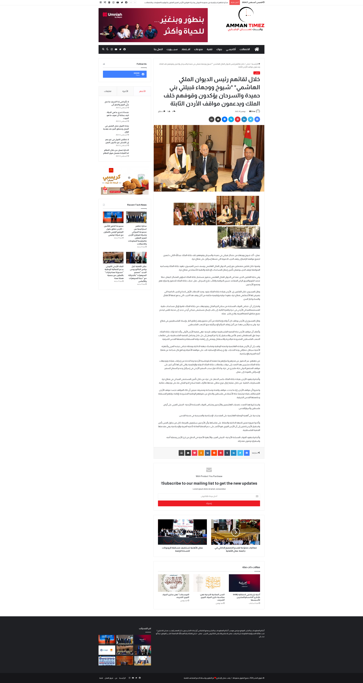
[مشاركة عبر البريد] (218, 119)
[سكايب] (231, 119)
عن (116, 678)
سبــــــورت (172, 49)
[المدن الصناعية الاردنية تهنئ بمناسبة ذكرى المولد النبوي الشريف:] (209, 583)
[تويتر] (122, 2)
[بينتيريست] (237, 119)
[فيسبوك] (126, 2)
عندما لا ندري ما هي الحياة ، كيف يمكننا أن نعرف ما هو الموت (117, 115)
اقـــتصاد (186, 49)
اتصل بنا (158, 49)
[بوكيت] (194, 453)
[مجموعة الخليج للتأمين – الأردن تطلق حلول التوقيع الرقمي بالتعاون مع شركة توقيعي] (113, 217)
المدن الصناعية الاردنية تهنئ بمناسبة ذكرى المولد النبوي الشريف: (212, 597)
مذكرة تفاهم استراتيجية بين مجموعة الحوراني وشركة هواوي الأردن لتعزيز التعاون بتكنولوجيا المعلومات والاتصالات (137, 235)
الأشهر (142, 91)
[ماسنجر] (224, 119)
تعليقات (107, 91)
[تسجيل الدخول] (109, 2)
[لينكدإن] (244, 119)
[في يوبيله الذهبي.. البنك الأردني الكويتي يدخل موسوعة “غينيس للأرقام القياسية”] (124, 660)
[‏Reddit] (214, 453)
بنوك (219, 49)
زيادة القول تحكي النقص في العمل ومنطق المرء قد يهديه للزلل (116, 129)
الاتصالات (245, 49)
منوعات (198, 49)
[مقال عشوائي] (105, 2)
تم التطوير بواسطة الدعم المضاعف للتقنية (199, 678)
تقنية (209, 49)
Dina (253, 111)
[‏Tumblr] (227, 453)
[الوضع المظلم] (107, 49)
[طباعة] (211, 119)
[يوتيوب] (118, 2)
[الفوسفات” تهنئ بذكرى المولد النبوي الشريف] (173, 583)
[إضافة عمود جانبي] (101, 2)
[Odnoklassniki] (201, 453)
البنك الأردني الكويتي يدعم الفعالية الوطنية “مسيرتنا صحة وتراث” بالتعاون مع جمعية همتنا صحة (114, 272)
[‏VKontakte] (207, 453)
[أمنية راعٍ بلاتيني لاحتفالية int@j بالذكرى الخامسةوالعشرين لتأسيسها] (244, 583)
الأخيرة (125, 91)
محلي (248, 64)
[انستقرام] (113, 2)
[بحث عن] (103, 49)
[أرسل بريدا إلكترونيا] (250, 111)
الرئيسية (255, 64)
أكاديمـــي (231, 49)
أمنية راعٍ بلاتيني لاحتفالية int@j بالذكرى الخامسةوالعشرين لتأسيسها (246, 597)
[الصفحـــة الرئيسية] (257, 49)
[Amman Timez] (245, 19)
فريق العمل (109, 678)
